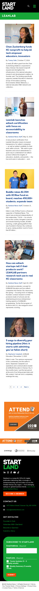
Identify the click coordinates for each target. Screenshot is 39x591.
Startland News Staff (15, 137)
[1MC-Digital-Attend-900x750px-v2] (21, 403)
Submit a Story (9, 531)
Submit (11, 575)
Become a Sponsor (11, 528)
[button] (28, 6)
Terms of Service (18, 588)
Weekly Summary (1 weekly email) (19, 567)
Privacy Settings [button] (21, 586)
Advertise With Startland (12, 524)
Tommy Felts (12, 60)
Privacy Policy (32, 586)
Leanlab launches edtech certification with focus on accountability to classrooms (17, 126)
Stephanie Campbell (15, 354)
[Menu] (34, 6)
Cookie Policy (7, 588)
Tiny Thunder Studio (8, 586)
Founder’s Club (9, 521)
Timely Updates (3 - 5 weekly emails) (17, 562)
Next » (26, 387)
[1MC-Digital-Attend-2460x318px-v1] (19, 441)
